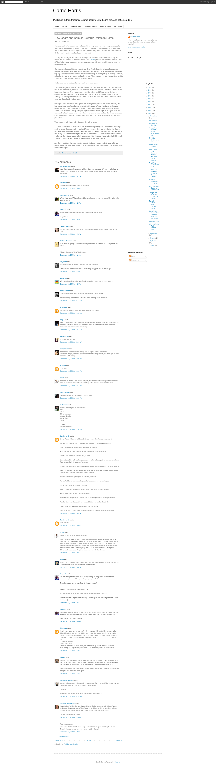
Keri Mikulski (64, 195)
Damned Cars (154, 221)
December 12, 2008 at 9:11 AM (70, 255)
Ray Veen (63, 262)
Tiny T (62, 320)
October (152, 238)
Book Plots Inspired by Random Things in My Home (154, 214)
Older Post (118, 740)
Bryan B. (63, 210)
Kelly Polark (64, 349)
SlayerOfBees (65, 166)
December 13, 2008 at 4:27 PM (70, 732)
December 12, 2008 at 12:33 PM (71, 398)
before (93, 60)
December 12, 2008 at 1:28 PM (70, 553)
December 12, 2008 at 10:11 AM (71, 301)
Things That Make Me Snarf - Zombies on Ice (154, 131)
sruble (62, 378)
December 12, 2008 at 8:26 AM (70, 234)
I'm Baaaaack (153, 120)
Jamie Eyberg (65, 226)
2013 (150, 99)
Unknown (63, 183)
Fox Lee (63, 365)
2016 (150, 90)
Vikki (62, 559)
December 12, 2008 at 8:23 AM (70, 203)
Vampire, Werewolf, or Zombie (153, 181)
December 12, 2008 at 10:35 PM (71, 696)
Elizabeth (63, 628)
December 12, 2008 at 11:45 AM (71, 342)
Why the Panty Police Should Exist (154, 226)
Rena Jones (64, 336)
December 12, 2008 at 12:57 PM (71, 429)
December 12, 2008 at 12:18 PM (71, 386)
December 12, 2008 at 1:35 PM (70, 567)
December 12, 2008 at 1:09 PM (70, 513)
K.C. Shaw (63, 405)
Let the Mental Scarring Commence (154, 188)
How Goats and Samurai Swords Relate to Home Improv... (153, 154)
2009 (150, 110)
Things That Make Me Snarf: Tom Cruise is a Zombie (153, 173)
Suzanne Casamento (67, 703)
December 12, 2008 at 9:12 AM (70, 272)
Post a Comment (63, 736)
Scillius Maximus (66, 241)
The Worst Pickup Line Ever (154, 165)
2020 (150, 87)
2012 (150, 102)
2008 (150, 113)
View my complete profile (136, 47)
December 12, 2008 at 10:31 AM (71, 313)
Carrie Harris (67, 10)
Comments (135, 260)
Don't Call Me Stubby (153, 145)
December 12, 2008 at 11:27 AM (71, 330)
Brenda (62, 657)
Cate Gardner (65, 392)
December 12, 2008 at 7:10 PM (70, 651)
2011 (150, 105)
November (153, 233)
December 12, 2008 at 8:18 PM (70, 674)
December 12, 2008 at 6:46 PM (70, 621)
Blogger (117, 762)
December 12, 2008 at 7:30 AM (70, 188)
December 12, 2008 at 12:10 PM (71, 371)
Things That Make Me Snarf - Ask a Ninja (153, 195)
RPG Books (118, 26)
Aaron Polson (65, 291)
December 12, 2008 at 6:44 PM (70, 603)
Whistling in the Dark (153, 124)
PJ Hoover (64, 307)
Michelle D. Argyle (66, 680)
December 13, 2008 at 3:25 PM (70, 717)
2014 (150, 96)
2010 (150, 107)
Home (89, 740)
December (153, 116)
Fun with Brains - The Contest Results (152, 204)
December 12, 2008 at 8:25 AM (70, 220)
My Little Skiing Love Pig (154, 140)
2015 (150, 93)
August (152, 246)
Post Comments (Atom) (71, 744)
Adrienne (63, 278)
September (153, 241)
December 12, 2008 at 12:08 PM (71, 359)
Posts (133, 256)
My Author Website (61, 26)
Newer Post (59, 740)
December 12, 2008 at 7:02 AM (70, 176)
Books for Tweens (91, 26)
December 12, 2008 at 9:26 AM (70, 284)
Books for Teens (75, 26)
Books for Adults (105, 26)
